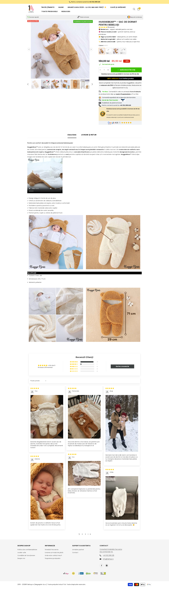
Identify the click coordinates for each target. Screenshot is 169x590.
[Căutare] (134, 9)
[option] (84, 2)
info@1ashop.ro (108, 559)
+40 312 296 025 (108, 555)
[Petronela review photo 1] (84, 417)
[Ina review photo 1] (84, 473)
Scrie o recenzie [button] (122, 366)
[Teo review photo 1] (46, 417)
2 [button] (82, 534)
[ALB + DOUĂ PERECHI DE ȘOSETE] (123, 51)
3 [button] (85, 534)
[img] (34, 388)
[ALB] (109, 51)
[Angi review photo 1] (121, 423)
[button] (29, 49)
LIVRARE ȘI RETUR (89, 135)
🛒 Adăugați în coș (126, 70)
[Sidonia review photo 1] (46, 491)
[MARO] (102, 51)
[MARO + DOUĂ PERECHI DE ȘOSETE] (116, 51)
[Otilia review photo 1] (121, 498)
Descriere (72, 135)
